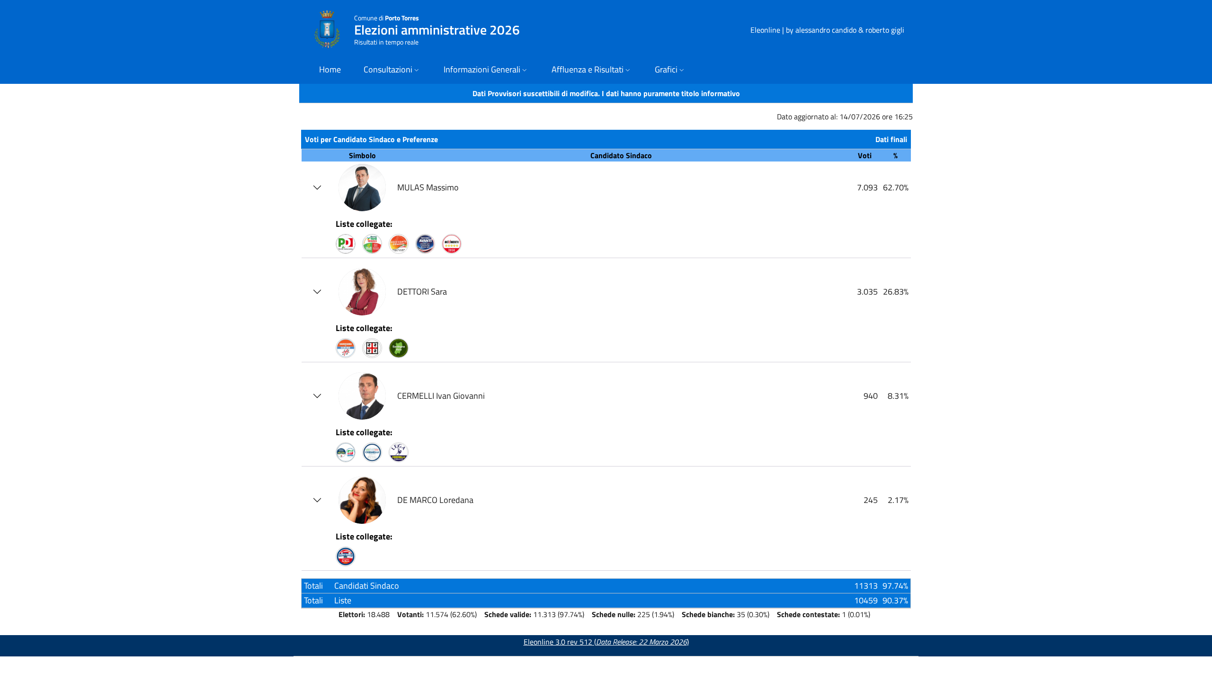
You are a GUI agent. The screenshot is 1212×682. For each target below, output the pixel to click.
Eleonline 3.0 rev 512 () (606, 641)
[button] (392, 70)
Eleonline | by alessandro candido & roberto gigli (827, 30)
